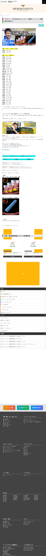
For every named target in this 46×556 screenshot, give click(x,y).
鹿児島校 (36, 498)
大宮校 (5, 498)
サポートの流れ (27, 522)
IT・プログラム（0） (5, 309)
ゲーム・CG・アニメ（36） (6, 307)
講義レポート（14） (5, 325)
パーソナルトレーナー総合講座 (9, 446)
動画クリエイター (28, 453)
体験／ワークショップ (8, 525)
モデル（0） (3, 291)
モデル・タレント (7, 420)
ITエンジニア (27, 475)
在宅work (26, 454)
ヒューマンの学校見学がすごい (9, 548)
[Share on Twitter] (40, 25)
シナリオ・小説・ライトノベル (30, 420)
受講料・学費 (6, 522)
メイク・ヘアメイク (7, 475)
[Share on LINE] (42, 25)
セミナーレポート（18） (5, 323)
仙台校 (5, 496)
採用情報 (5, 551)
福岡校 (36, 496)
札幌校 (5, 495)
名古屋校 (26, 495)
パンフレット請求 (9, 407)
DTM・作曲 (6, 423)
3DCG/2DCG (27, 446)
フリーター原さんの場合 (29, 548)
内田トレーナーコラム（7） (6, 328)
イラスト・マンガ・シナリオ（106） (8, 299)
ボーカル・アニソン (7, 421)
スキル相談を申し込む (23, 407)
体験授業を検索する (36, 407)
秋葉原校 (16, 496)
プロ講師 (26, 524)
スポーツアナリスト (7, 451)
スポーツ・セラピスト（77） (6, 301)
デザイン (26, 450)
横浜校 (16, 498)
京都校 (26, 496)
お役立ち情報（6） (4, 330)
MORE (12, 256)
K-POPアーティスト (7, 424)
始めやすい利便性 (7, 547)
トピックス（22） (4, 317)
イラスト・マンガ (28, 419)
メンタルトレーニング (8, 449)
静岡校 (16, 499)
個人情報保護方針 (7, 554)
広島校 (36, 495)
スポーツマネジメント (8, 447)
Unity (26, 447)
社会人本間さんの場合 (29, 547)
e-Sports (26, 451)
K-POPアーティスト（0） (6, 312)
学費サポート (6, 521)
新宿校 (16, 495)
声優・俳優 (6, 419)
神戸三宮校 (27, 499)
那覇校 (36, 499)
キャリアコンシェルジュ (29, 521)
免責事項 (5, 552)
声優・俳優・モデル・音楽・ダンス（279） (9, 296)
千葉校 (5, 499)
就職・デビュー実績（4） (6, 320)
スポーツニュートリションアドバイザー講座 (12, 450)
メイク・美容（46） (5, 304)
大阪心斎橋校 (27, 498)
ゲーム (26, 449)
